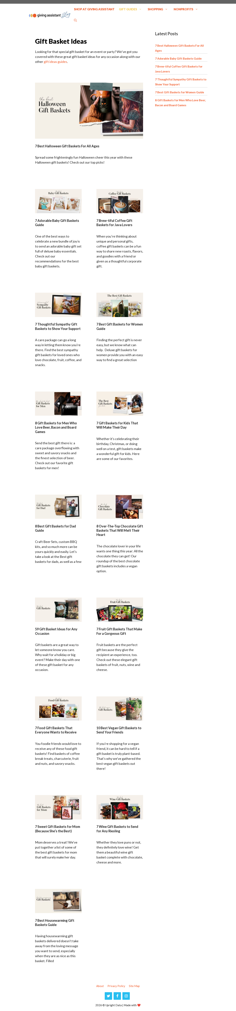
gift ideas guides (55, 62)
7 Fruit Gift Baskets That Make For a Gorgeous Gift (119, 631)
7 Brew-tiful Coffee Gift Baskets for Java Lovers (114, 223)
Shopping (155, 9)
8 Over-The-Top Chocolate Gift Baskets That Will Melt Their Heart (119, 530)
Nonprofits (183, 9)
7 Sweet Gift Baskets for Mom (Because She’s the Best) (57, 829)
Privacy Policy (116, 986)
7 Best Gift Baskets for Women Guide (179, 92)
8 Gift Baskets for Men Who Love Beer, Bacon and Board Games (56, 427)
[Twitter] (108, 996)
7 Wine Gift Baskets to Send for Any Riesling (117, 829)
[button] (75, 20)
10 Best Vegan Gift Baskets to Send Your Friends (118, 730)
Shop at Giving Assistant (94, 9)
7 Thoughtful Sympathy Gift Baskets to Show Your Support (58, 326)
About (100, 986)
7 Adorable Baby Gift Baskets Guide (178, 58)
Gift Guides (128, 9)
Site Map (134, 986)
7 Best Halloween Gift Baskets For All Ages (67, 146)
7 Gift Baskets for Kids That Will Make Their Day (117, 425)
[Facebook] (117, 996)
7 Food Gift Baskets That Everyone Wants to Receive (56, 730)
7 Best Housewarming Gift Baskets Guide (54, 922)
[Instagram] (126, 996)
